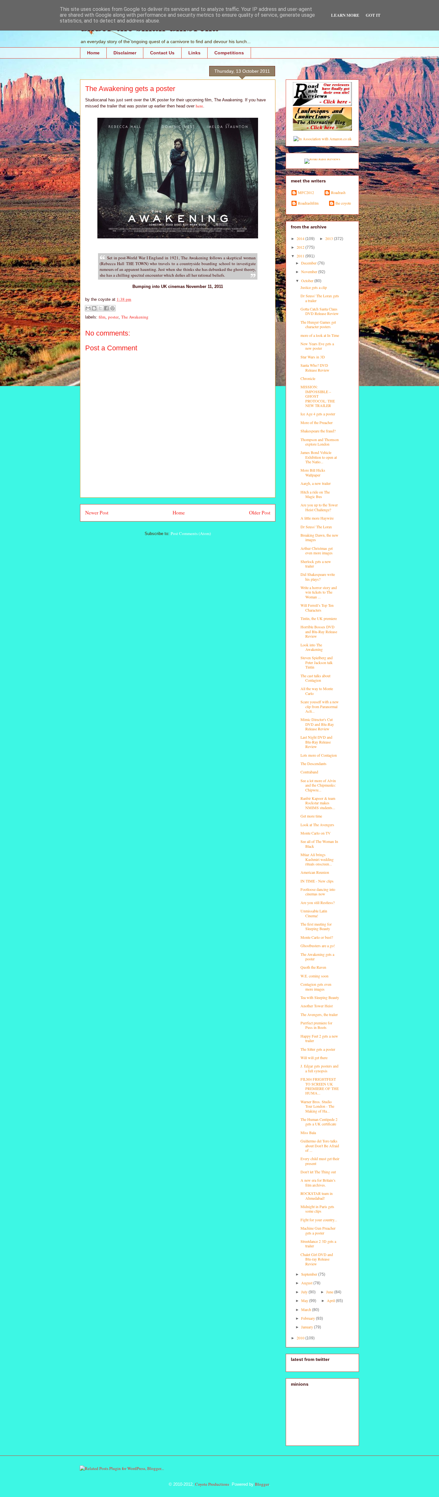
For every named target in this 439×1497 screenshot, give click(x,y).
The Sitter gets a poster (317, 1049)
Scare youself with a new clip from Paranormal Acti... (319, 706)
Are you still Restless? (317, 902)
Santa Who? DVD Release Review (314, 367)
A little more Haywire (317, 518)
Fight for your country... (318, 1219)
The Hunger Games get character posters (318, 324)
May (305, 1300)
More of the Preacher (316, 422)
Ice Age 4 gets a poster (317, 413)
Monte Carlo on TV (315, 833)
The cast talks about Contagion (315, 678)
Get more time (311, 815)
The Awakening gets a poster (317, 956)
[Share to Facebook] (106, 308)
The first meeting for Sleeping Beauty (316, 926)
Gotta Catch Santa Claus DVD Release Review (319, 311)
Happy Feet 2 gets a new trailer (319, 1038)
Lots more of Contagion (318, 755)
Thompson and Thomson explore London (319, 442)
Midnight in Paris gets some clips (317, 1209)
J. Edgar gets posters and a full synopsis (319, 1068)
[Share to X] (100, 308)
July (305, 1291)
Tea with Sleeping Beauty (319, 997)
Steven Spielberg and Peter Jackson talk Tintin (316, 662)
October (307, 280)
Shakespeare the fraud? (318, 430)
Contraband (309, 771)
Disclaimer (124, 52)
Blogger (262, 1484)
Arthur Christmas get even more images (316, 550)
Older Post (259, 512)
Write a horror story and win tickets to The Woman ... (318, 592)
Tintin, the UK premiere (318, 618)
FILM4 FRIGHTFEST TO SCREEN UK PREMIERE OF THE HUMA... (319, 1086)
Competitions (229, 52)
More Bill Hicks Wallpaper (312, 472)
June (330, 1291)
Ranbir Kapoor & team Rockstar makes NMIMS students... (317, 803)
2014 (301, 238)
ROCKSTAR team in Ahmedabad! (316, 1195)
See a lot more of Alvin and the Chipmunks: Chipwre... (318, 785)
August (307, 1282)
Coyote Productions (212, 1484)
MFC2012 (306, 192)
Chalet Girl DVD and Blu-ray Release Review (316, 1259)
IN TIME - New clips (317, 880)
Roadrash (338, 192)
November (309, 271)
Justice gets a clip (313, 287)
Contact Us (162, 52)
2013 (329, 238)
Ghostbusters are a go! (317, 945)
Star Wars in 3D (312, 356)
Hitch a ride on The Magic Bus (315, 494)
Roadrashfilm (308, 203)
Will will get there (313, 1057)
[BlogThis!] (94, 308)
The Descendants (313, 763)
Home (93, 52)
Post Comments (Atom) (191, 533)
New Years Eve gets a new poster (317, 346)
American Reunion (314, 872)
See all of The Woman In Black (319, 843)
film (102, 317)
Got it (373, 15)
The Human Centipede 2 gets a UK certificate (318, 1121)
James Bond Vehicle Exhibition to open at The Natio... (318, 457)
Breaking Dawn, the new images (319, 537)
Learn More (345, 15)
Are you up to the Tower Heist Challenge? (319, 507)
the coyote (343, 203)
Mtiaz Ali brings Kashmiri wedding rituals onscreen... (317, 859)
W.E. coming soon (314, 975)
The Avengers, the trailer (319, 1014)
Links (194, 52)
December (309, 262)
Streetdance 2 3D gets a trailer (318, 1243)
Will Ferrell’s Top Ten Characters (317, 607)
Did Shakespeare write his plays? (317, 576)
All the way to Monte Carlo (316, 691)
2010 (301, 1337)
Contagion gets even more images (315, 986)
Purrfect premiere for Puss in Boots (316, 1025)
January (307, 1326)
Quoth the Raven (313, 967)
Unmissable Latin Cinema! (313, 913)
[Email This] (88, 308)
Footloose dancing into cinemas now (317, 891)
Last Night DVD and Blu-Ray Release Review (316, 742)
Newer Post (96, 512)
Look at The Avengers (317, 824)
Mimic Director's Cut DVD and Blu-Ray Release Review (317, 724)
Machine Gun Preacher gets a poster (318, 1230)
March (306, 1309)
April (331, 1300)
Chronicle (307, 378)
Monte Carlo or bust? (316, 937)
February (308, 1318)
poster (113, 317)
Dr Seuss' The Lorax (316, 526)
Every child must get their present (319, 1161)
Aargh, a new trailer (315, 483)
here (199, 106)
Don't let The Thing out (318, 1171)
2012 (301, 247)
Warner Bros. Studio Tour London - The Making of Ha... (317, 1106)
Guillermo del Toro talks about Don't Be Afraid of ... (319, 1145)
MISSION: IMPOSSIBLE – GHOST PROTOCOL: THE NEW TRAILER (317, 396)
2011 (301, 255)
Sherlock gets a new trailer (315, 563)
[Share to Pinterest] (112, 308)
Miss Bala (308, 1132)
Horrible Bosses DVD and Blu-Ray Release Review (318, 631)
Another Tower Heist (316, 1005)
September (309, 1274)
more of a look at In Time (319, 335)
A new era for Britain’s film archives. (318, 1182)
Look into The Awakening (311, 647)
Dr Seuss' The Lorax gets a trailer (319, 298)
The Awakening (134, 317)
